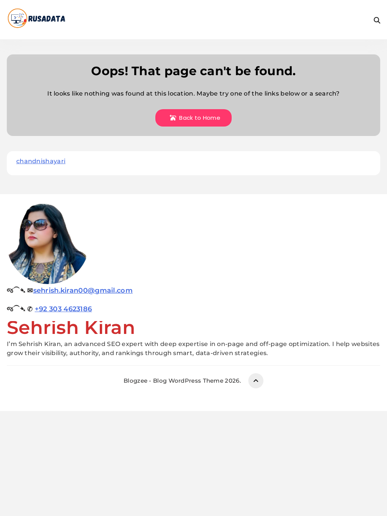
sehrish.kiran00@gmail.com (83, 290)
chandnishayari (40, 161)
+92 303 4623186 (63, 309)
